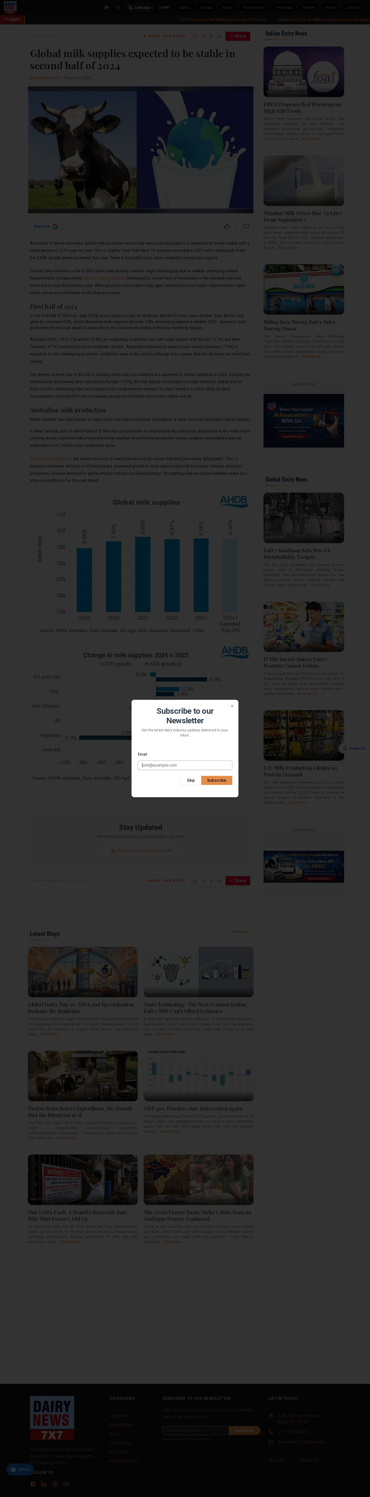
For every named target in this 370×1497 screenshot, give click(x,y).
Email (142, 754)
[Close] (232, 706)
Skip (191, 780)
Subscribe (216, 780)
